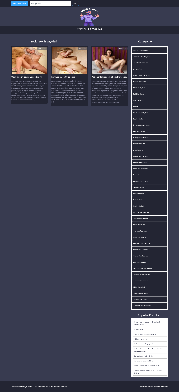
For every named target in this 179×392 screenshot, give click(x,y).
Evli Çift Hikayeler (139, 94)
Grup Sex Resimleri (140, 237)
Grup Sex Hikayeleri (140, 113)
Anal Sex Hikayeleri (140, 63)
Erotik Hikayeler (139, 88)
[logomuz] (89, 17)
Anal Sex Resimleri (140, 219)
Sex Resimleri (138, 206)
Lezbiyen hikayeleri (140, 138)
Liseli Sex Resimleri (140, 250)
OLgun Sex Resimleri (141, 256)
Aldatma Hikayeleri (140, 50)
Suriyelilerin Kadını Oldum (144, 356)
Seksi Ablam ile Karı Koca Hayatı (146, 366)
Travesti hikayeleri (140, 299)
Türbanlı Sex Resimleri (142, 281)
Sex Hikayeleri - (146, 386)
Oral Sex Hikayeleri (140, 162)
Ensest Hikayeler (139, 82)
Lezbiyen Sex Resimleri (142, 243)
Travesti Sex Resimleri (141, 274)
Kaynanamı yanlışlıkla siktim (145, 334)
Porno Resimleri (139, 262)
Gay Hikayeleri (139, 100)
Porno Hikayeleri (139, 175)
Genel (135, 106)
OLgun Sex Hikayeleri (141, 156)
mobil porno (138, 150)
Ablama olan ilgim (141, 339)
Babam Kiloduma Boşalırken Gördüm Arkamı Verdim (148, 350)
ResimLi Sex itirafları (141, 181)
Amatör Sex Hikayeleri (142, 57)
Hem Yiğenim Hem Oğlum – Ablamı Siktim (148, 372)
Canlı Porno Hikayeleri (142, 75)
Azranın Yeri (137, 69)
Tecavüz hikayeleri (140, 293)
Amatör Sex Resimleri (141, 212)
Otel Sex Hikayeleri (140, 169)
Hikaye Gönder (19, 3)
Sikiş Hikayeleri (139, 287)
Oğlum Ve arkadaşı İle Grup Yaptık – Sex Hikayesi (148, 323)
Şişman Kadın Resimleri (142, 268)
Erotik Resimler (139, 225)
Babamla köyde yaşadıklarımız (146, 344)
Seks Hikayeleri (139, 187)
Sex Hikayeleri (138, 194)
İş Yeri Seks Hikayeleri (141, 125)
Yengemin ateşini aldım (143, 361)
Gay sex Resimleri (140, 231)
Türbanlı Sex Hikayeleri (142, 306)
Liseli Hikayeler (139, 144)
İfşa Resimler (138, 119)
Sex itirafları (137, 200)
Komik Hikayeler (139, 131)
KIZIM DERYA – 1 (140, 329)
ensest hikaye (160, 386)
